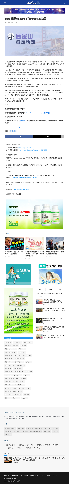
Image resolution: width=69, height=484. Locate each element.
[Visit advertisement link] (34, 12)
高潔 (16, 398)
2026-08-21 (8, 256)
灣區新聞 (13, 131)
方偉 (8, 368)
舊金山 (16, 388)
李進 (29, 371)
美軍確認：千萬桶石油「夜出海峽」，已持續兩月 (14, 253)
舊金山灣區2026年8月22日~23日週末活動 (49, 294)
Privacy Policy (40, 475)
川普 (18, 355)
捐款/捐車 (22, 121)
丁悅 (8, 342)
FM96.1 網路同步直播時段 (27, 475)
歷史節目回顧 (15, 475)
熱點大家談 (21, 378)
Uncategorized (10, 428)
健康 (21, 428)
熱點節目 (9, 381)
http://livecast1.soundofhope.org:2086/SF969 (33, 150)
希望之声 (27, 355)
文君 (28, 362)
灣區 (27, 375)
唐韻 (22, 349)
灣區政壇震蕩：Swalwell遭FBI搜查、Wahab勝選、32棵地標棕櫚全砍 (34, 254)
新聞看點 (20, 365)
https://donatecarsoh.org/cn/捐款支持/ (37, 113)
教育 (48, 428)
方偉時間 (18, 368)
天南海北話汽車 (11, 352)
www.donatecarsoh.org (12, 127)
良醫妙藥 (26, 388)
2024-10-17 (7, 22)
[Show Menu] (5, 2)
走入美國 (9, 394)
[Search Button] (64, 2)
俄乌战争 (28, 342)
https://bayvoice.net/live (26, 148)
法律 (25, 431)
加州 (16, 345)
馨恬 (8, 398)
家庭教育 (9, 355)
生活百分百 (19, 385)
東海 (8, 375)
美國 (8, 388)
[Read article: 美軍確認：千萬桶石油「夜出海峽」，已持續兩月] (14, 243)
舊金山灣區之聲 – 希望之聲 (14, 481)
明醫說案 (9, 371)
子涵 (22, 352)
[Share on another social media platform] (62, 136)
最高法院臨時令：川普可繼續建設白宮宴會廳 (55, 253)
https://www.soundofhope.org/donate (25, 177)
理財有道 (20, 381)
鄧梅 (18, 394)
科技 (8, 434)
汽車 (17, 431)
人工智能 (18, 342)
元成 (8, 345)
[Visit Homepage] (34, 2)
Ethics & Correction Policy (10, 478)
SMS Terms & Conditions (52, 475)
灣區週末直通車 (36, 431)
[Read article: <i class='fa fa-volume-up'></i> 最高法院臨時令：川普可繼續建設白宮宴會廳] (55, 243)
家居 (29, 428)
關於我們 (6, 475)
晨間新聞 (19, 371)
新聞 (15, 22)
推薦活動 (39, 428)
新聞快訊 (9, 365)
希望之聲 (9, 358)
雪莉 (27, 394)
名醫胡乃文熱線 (11, 349)
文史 (55, 428)
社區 (55, 431)
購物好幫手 (17, 391)
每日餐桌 (17, 375)
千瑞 (24, 345)
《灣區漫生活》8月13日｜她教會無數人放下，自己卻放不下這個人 (54, 310)
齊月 (24, 398)
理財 (47, 431)
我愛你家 (9, 362)
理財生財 (9, 385)
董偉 (8, 391)
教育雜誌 (19, 362)
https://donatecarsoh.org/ (21, 189)
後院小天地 (19, 358)
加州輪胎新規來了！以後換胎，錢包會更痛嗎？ (52, 320)
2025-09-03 (15, 462)
